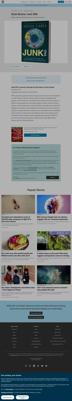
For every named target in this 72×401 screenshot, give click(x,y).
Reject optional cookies (22, 397)
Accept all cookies (8, 397)
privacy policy (9, 389)
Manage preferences (7, 392)
